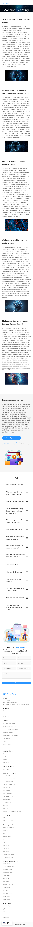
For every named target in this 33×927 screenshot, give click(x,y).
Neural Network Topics (9, 866)
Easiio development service (11, 438)
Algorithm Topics (7, 869)
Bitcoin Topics (6, 896)
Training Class (7, 744)
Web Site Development (9, 723)
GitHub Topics (6, 805)
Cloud (4, 839)
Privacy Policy (6, 713)
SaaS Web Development (9, 726)
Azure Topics (6, 887)
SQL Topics (6, 881)
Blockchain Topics (7, 872)
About (4, 710)
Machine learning (7, 836)
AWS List (5, 890)
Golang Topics (7, 799)
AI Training (6, 917)
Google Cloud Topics (8, 884)
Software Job (6, 787)
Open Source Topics (8, 854)
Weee (4, 756)
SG (3, 753)
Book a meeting (21, 647)
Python (5, 842)
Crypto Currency (7, 863)
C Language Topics (8, 802)
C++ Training (6, 911)
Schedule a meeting (9, 444)
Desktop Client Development (10, 729)
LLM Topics (6, 878)
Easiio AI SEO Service (9, 775)
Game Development (8, 732)
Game (4, 741)
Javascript (5, 830)
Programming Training (9, 914)
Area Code (6, 769)
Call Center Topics (8, 857)
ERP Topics (6, 845)
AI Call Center (6, 818)
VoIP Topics (6, 851)
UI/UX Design (6, 738)
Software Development (9, 784)
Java (4, 833)
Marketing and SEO (8, 827)
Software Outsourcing (9, 778)
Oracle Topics (6, 899)
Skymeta (5, 759)
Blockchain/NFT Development (11, 735)
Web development (8, 781)
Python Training (7, 908)
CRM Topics (6, 848)
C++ (4, 747)
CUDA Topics (6, 875)
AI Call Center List (8, 821)
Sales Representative (9, 796)
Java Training (6, 906)
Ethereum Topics (7, 893)
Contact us (24, 444)
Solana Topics (6, 808)
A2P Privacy (6, 716)
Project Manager (7, 793)
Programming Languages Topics (12, 811)
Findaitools (6, 762)
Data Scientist (6, 790)
